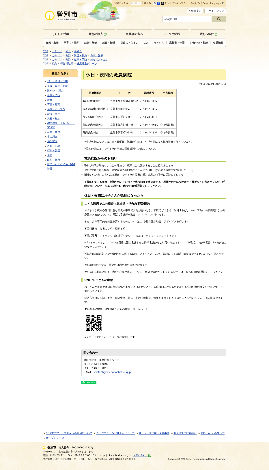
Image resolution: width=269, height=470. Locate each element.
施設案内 (52, 141)
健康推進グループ (87, 63)
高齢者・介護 (177, 42)
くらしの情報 (60, 34)
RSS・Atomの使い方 (213, 433)
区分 (68, 51)
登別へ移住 (206, 34)
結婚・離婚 (90, 42)
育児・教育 (53, 104)
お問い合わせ (140, 455)
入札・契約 (53, 118)
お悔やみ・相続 (199, 42)
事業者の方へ (134, 34)
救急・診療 (96, 55)
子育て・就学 (71, 42)
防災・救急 (80, 55)
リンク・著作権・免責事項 (154, 433)
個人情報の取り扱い (185, 433)
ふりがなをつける (176, 3)
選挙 (49, 155)
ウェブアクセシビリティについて (115, 433)
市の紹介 (52, 136)
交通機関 (218, 42)
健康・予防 (80, 59)
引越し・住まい (129, 42)
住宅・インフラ (56, 109)
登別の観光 (95, 34)
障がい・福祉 (55, 90)
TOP (45, 51)
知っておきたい (99, 59)
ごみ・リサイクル (154, 42)
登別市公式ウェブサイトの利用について (69, 433)
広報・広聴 (53, 145)
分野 (68, 55)
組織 (54, 63)
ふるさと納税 (171, 34)
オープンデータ (55, 437)
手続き (78, 51)
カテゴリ (57, 51)
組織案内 (196, 10)
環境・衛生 (53, 113)
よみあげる (194, 3)
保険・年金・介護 (57, 85)
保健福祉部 (66, 63)
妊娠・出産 (52, 42)
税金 (49, 99)
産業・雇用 (53, 131)
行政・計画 (53, 150)
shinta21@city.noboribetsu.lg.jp (112, 372)
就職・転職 (108, 42)
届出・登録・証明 (57, 81)
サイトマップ (216, 10)
